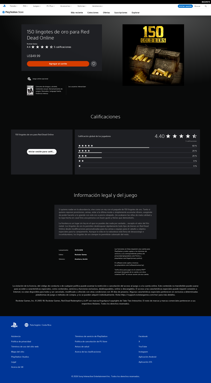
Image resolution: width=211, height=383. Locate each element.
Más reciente (77, 12)
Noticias (81, 6)
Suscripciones (120, 12)
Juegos (36, 6)
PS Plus (49, 6)
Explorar (136, 12)
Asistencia (96, 6)
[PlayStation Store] (14, 12)
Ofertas (106, 12)
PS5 (24, 6)
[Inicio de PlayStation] (4, 6)
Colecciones (92, 12)
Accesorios (65, 6)
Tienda (13, 6)
